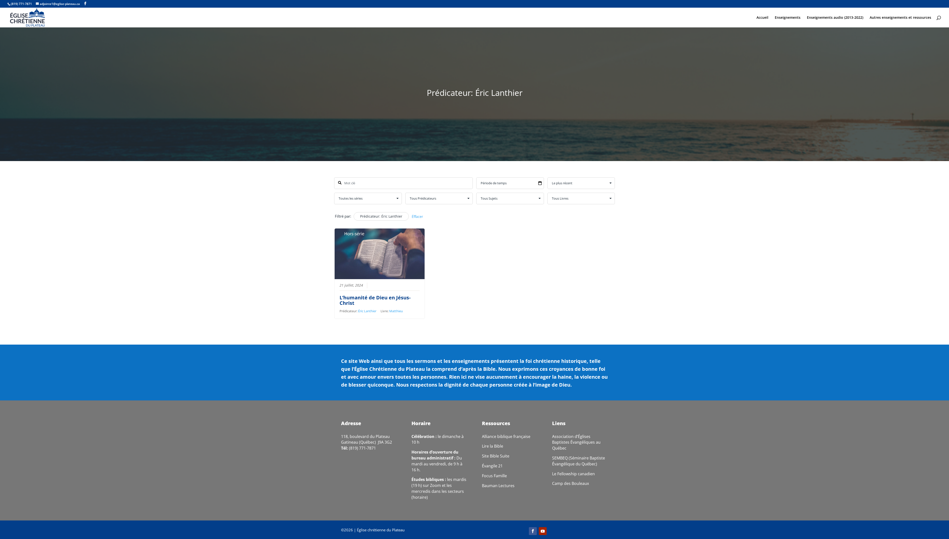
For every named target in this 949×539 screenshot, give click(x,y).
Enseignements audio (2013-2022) (835, 18)
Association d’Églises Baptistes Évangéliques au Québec (576, 442)
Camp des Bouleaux (570, 483)
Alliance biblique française (506, 436)
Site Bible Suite (495, 456)
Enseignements (787, 18)
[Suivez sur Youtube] (543, 531)
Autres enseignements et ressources (900, 18)
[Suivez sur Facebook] (533, 531)
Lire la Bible (492, 446)
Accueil (762, 18)
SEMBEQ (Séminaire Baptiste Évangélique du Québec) (578, 461)
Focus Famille (494, 475)
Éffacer (417, 216)
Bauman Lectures (498, 485)
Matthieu (396, 311)
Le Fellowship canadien (573, 474)
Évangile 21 (492, 466)
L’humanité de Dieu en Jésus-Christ (375, 300)
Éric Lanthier (367, 311)
